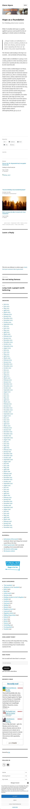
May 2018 (6, 467)
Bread (5, 591)
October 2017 (7, 481)
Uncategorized (8, 627)
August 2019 (7, 439)
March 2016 (7, 519)
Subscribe (6, 668)
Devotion (6, 595)
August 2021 (7, 392)
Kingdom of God (8, 609)
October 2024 (7, 322)
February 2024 (8, 336)
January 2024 (7, 338)
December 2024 (8, 318)
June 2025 (6, 306)
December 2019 (8, 431)
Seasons (6, 623)
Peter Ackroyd (9, 714)
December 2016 (8, 501)
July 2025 (6, 304)
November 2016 (8, 503)
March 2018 (7, 471)
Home (4, 772)
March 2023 (7, 358)
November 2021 (8, 386)
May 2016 (6, 515)
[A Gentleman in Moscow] (4, 720)
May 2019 (6, 445)
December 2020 (8, 408)
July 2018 (6, 463)
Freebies (6, 599)
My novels (5, 779)
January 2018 (7, 475)
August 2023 (7, 348)
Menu (25, 5)
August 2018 (7, 461)
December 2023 (8, 340)
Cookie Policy (15, 807)
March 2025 (7, 312)
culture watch (7, 593)
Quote (12, 224)
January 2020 (7, 429)
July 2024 (6, 326)
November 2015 (8, 527)
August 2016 (7, 509)
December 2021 (8, 384)
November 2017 (8, 479)
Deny (15, 800)
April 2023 (6, 356)
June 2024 (6, 328)
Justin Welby (21, 224)
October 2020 (7, 412)
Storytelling (7, 625)
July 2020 (6, 418)
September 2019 (8, 437)
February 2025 (8, 314)
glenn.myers (7, 223)
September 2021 (8, 390)
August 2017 (7, 485)
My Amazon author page (10, 549)
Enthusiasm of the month (11, 539)
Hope (16, 224)
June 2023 (6, 352)
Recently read (12, 684)
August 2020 (7, 416)
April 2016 (6, 517)
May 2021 (6, 398)
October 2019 (7, 435)
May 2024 (6, 330)
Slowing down (6, 776)
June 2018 (6, 465)
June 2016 (6, 513)
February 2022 (8, 380)
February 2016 (8, 521)
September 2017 (8, 483)
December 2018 (8, 453)
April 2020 (6, 423)
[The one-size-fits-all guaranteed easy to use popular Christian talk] (14, 167)
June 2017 (6, 489)
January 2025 (7, 316)
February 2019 (8, 449)
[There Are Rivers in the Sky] (4, 689)
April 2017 (6, 493)
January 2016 (7, 523)
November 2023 (8, 342)
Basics (22, 223)
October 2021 (7, 388)
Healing (6, 605)
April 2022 (6, 376)
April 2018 (6, 469)
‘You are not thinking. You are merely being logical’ (13, 189)
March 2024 (7, 334)
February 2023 (8, 360)
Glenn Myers (7, 5)
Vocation (6, 629)
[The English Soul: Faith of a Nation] (4, 712)
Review (6, 621)
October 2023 (7, 344)
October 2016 (7, 505)
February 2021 (8, 404)
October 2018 (7, 457)
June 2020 (6, 419)
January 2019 (7, 451)
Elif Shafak (8, 691)
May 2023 (6, 354)
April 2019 (6, 447)
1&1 (9, 752)
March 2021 (7, 402)
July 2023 (6, 350)
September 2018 (8, 459)
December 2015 (8, 525)
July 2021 (6, 394)
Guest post (8, 224)
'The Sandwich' (8, 585)
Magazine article (8, 613)
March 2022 (7, 378)
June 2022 (6, 372)
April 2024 (6, 332)
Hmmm (6, 607)
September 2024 (8, 324)
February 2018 (8, 473)
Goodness (6, 601)
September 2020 (8, 414)
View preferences (15, 804)
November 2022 (8, 366)
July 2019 (6, 441)
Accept (15, 796)
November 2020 (8, 410)
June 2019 (6, 443)
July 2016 (6, 511)
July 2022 (6, 370)
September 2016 (8, 507)
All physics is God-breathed (11, 587)
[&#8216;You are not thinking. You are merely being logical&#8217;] (14, 181)
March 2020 (7, 425)
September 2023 (8, 346)
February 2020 (8, 427)
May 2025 (6, 308)
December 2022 (8, 364)
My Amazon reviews (9, 551)
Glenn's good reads (9, 545)
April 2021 (6, 400)
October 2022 (7, 368)
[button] (28, 783)
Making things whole (9, 615)
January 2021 (7, 406)
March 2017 (7, 495)
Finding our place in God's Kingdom (14, 597)
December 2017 (8, 477)
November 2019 (8, 433)
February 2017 (7, 497)
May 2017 (6, 491)
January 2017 (7, 499)
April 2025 (6, 310)
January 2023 (7, 362)
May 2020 (6, 421)
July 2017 (6, 487)
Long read (6, 611)
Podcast (6, 617)
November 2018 (8, 455)
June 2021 (6, 396)
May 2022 (6, 374)
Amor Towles (9, 722)
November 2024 (8, 320)
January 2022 (7, 382)
